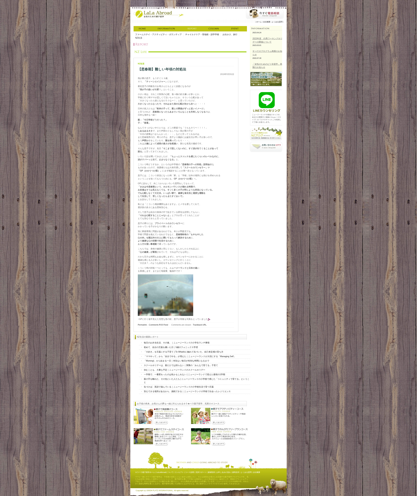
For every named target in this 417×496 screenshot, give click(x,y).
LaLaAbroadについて (164, 472)
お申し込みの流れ (223, 472)
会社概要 (266, 22)
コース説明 (189, 472)
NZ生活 (138, 38)
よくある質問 (277, 22)
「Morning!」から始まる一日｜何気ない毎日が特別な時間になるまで (176, 361)
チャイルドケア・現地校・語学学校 (202, 34)
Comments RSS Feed (158, 325)
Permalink (142, 325)
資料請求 (235, 472)
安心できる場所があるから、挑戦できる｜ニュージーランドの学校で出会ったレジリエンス (187, 391)
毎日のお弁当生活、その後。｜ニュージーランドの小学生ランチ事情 (176, 342)
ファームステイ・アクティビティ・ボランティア (158, 34)
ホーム (259, 22)
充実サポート (200, 472)
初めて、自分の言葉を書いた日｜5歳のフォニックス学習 (171, 347)
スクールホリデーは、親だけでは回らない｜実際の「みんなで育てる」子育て (181, 365)
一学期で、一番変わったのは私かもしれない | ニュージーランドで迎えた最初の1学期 (184, 374)
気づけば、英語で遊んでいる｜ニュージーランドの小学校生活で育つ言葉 (179, 387)
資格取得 (211, 472)
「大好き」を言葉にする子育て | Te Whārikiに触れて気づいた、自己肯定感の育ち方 (183, 352)
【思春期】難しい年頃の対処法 (162, 69)
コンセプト (179, 472)
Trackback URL (200, 325)
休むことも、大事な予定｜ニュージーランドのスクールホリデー (174, 370)
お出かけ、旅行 (230, 34)
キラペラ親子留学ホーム (145, 472)
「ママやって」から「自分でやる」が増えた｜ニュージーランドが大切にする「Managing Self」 (190, 356)
